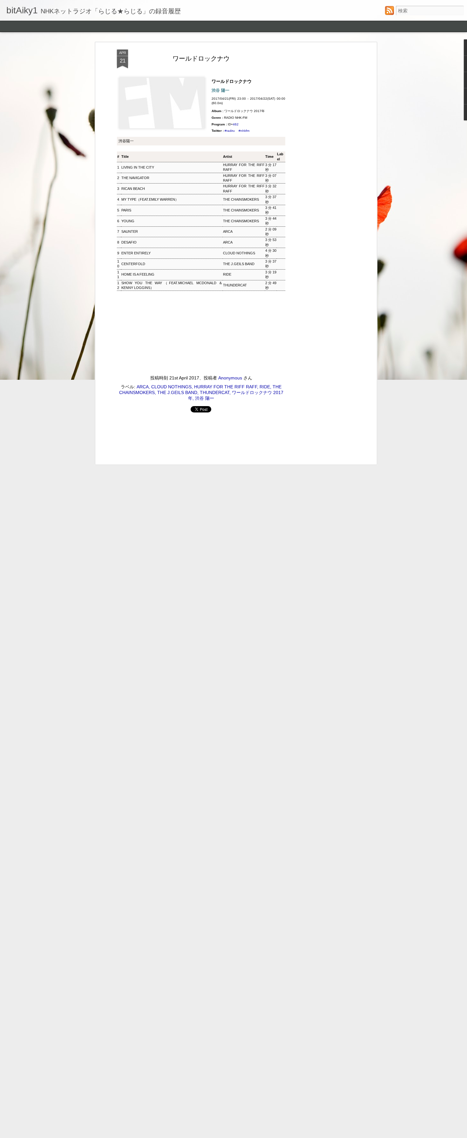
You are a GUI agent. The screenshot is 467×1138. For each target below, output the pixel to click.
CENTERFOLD (133, 264)
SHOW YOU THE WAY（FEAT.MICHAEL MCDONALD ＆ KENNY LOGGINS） (171, 285)
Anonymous (230, 377)
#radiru (230, 130)
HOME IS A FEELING (137, 274)
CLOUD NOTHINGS (239, 253)
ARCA (228, 231)
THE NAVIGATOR (135, 178)
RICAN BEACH (133, 189)
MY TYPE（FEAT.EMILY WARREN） (150, 199)
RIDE (227, 274)
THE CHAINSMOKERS (241, 199)
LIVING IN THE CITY (137, 167)
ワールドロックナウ (201, 58)
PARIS (126, 210)
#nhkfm (244, 130)
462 (236, 124)
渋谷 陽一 (204, 398)
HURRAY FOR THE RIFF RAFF (244, 167)
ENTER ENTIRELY (136, 253)
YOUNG (127, 221)
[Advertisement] (320, 149)
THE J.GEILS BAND (238, 264)
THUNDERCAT (235, 285)
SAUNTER (129, 231)
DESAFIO (129, 242)
